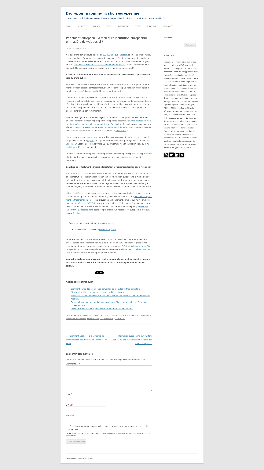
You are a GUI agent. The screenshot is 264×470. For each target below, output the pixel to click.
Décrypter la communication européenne (102, 13)
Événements (123, 26)
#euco (112, 223)
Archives (96, 26)
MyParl (90, 140)
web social (108, 318)
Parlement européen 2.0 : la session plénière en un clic (99, 64)
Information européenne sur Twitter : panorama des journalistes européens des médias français (132, 340)
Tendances (168, 26)
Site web (70, 415)
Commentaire (73, 363)
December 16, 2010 (107, 229)
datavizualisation (128, 127)
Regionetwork (139, 246)
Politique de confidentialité (107, 433)
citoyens (142, 315)
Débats (109, 26)
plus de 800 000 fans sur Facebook (111, 54)
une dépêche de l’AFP (81, 203)
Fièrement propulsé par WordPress (79, 458)
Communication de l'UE (101, 315)
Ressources (152, 26)
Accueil (69, 26)
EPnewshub (121, 130)
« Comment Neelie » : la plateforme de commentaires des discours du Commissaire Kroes (86, 340)
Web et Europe (118, 315)
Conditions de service (136, 433)
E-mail (69, 405)
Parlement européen (95, 318)
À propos (82, 26)
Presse (138, 26)
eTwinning (127, 246)
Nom (69, 394)
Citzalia (69, 143)
